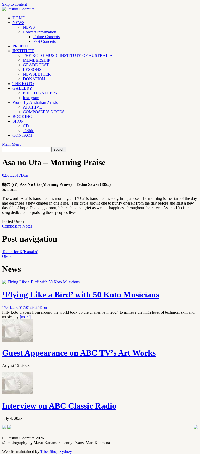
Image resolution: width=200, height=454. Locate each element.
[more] (25, 317)
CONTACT (22, 135)
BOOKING (22, 116)
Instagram (31, 97)
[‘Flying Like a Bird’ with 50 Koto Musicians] (41, 282)
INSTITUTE (23, 51)
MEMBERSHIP (36, 60)
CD (26, 126)
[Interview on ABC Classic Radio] (17, 393)
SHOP (17, 121)
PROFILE (21, 46)
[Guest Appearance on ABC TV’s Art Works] (17, 340)
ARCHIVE (32, 107)
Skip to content (14, 4)
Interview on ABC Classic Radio (59, 405)
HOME (18, 18)
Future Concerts (46, 36)
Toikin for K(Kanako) (20, 251)
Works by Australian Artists (35, 102)
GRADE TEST (36, 65)
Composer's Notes (17, 226)
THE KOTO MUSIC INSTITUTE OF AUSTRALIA (68, 55)
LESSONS (32, 69)
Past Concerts (44, 41)
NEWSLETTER (37, 74)
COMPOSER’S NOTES (43, 112)
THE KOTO (23, 83)
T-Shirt (28, 130)
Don (24, 175)
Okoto (7, 256)
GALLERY (22, 88)
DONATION (34, 79)
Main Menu (11, 144)
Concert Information (39, 32)
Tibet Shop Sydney (56, 451)
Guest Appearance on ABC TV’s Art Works (79, 352)
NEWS (18, 22)
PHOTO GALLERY (40, 93)
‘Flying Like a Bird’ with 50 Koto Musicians (80, 294)
